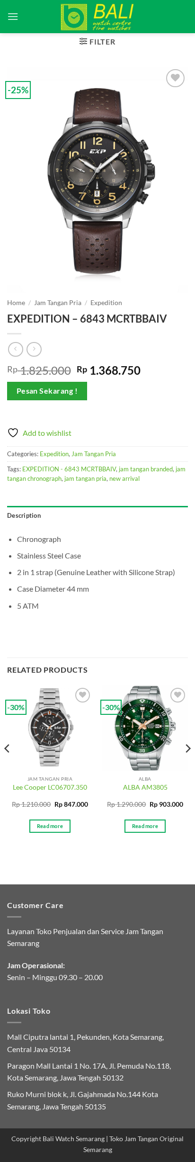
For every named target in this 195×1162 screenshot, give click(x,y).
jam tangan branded (146, 469)
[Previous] (7, 767)
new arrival (124, 478)
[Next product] (15, 349)
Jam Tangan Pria (57, 302)
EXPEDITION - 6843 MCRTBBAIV (69, 469)
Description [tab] (24, 515)
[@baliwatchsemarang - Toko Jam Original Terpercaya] (98, 16)
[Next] (187, 767)
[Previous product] (34, 349)
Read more (50, 826)
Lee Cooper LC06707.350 (50, 787)
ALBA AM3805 (145, 787)
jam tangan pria (85, 478)
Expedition (106, 302)
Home (16, 302)
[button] (12, 16)
